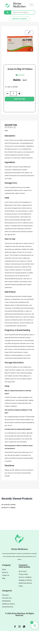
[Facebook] (15, 626)
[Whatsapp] (24, 626)
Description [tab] (11, 125)
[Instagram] (19, 626)
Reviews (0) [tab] (10, 127)
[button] (11, 86)
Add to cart (19, 99)
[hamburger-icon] (31, 4)
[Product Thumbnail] (29, 32)
